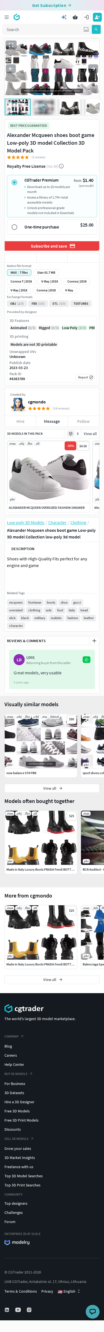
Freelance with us (18, 1166)
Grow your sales (17, 1148)
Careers (10, 1055)
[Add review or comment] (94, 640)
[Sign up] (97, 17)
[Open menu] (6, 17)
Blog (8, 1046)
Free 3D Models (17, 1111)
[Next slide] (93, 68)
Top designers (15, 1203)
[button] (86, 29)
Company (11, 1036)
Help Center (14, 1064)
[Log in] (86, 17)
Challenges (13, 1212)
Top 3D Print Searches (22, 1185)
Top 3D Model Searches (23, 1175)
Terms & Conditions (20, 1291)
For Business (14, 1083)
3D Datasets (14, 1092)
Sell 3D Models (16, 1139)
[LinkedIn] (7, 1309)
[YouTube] (18, 1309)
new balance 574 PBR (21, 773)
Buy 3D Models (15, 1074)
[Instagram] (30, 1310)
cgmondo (37, 402)
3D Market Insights (19, 1157)
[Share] (83, 257)
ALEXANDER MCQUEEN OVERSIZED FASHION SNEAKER (47, 507)
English (66, 1291)
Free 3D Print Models (21, 1120)
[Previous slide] (11, 68)
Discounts (12, 1129)
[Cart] (75, 17)
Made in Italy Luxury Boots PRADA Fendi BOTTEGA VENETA (47, 964)
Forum (10, 1221)
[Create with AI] (64, 17)
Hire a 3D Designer (19, 1101)
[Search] (96, 29)
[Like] (20, 257)
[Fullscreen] (11, 44)
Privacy (47, 1291)
